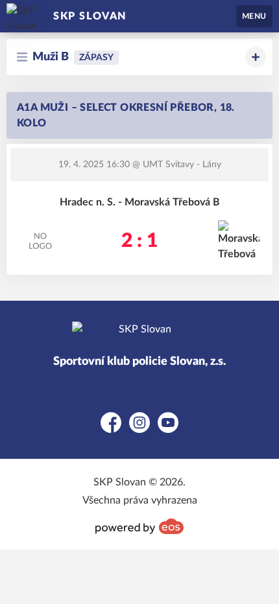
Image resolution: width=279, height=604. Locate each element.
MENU (254, 16)
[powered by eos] (139, 526)
